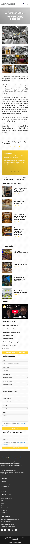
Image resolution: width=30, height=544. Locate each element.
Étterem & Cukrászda (15, 12)
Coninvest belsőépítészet (9, 329)
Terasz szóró (6, 348)
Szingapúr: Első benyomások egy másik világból (19, 279)
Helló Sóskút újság (7, 335)
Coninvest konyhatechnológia (11, 325)
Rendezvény (4, 510)
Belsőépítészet (5, 486)
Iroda (2, 505)
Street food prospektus (9, 345)
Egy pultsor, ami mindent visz (19, 202)
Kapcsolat (3, 491)
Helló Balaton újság (7, 338)
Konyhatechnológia (11, 13)
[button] (23, 3)
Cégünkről (3, 481)
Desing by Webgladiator (15, 542)
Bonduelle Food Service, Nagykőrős (20, 291)
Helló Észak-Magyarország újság (11, 342)
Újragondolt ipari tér (20, 264)
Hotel (2, 503)
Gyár (2, 500)
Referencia (21, 13)
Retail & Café (4, 512)
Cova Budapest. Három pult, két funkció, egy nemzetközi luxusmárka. (19, 231)
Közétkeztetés (4, 508)
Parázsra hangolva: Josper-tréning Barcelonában (20, 189)
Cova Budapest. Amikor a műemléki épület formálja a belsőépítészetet (20, 217)
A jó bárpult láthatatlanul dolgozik (21, 251)
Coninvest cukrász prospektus (11, 332)
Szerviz (3, 489)
